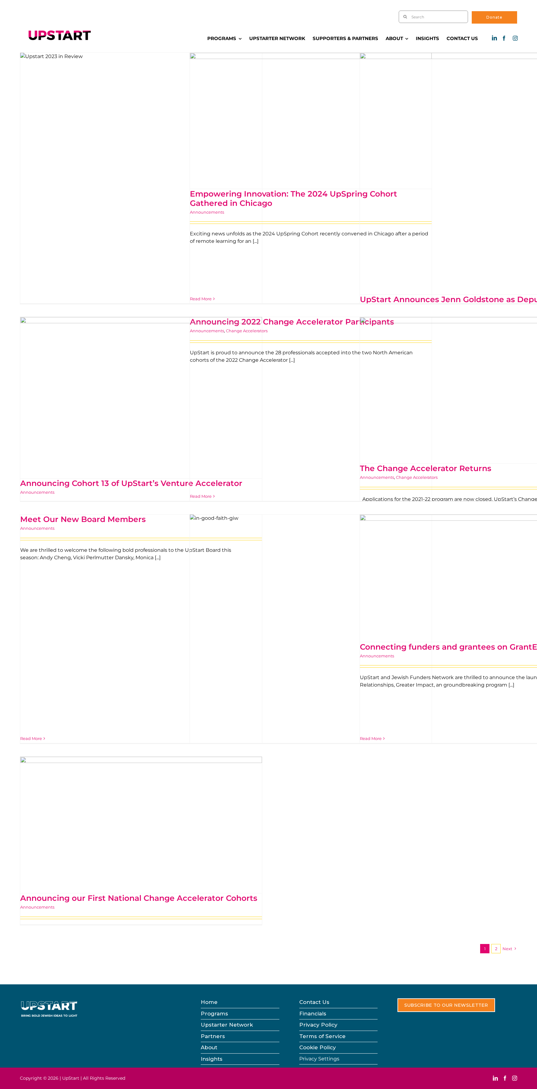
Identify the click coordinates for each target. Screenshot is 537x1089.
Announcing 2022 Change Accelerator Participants (292, 321)
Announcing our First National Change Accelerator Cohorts (138, 898)
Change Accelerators (417, 477)
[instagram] (515, 38)
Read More (201, 496)
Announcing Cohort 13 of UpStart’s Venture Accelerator (131, 483)
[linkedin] (494, 37)
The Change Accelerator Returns (425, 468)
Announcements (37, 492)
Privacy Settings (319, 1059)
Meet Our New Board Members (83, 519)
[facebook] (504, 38)
